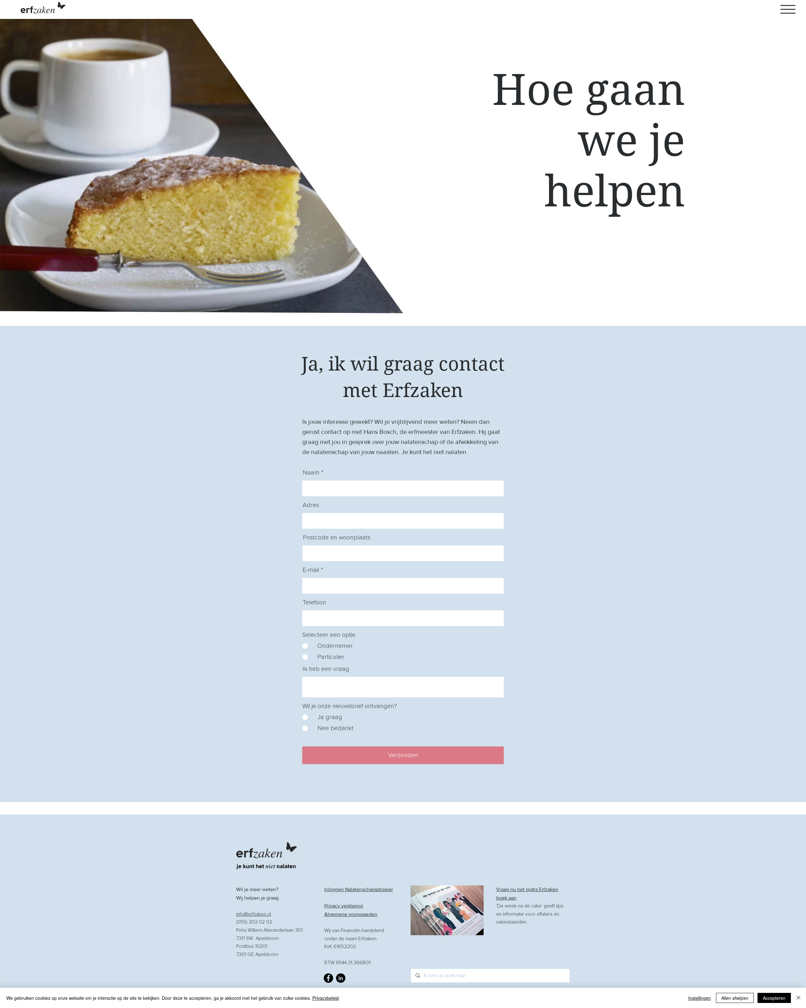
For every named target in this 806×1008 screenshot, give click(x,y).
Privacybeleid (325, 998)
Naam (311, 472)
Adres (311, 505)
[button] (787, 9)
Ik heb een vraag (326, 669)
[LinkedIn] (340, 978)
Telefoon (314, 602)
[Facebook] (328, 978)
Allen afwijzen (734, 998)
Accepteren (774, 998)
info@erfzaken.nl (253, 914)
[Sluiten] (798, 998)
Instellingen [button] (699, 998)
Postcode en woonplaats (337, 537)
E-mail (311, 570)
